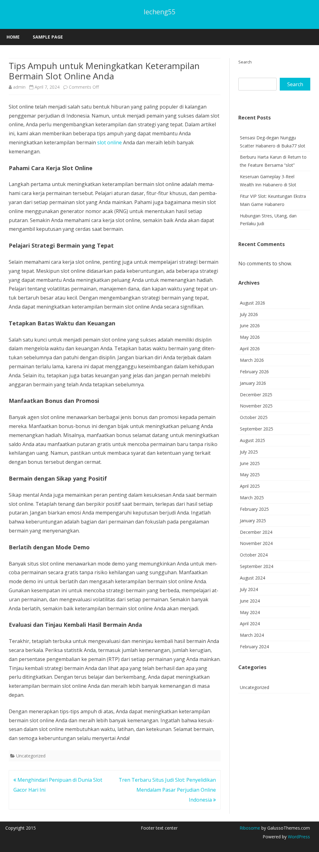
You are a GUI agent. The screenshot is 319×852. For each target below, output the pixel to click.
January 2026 (253, 383)
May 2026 (250, 337)
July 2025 (249, 452)
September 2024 (256, 566)
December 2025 (256, 395)
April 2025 (250, 486)
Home (13, 37)
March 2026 (252, 360)
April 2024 (250, 623)
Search (245, 62)
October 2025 (254, 417)
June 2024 (250, 601)
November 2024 (256, 543)
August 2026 (252, 303)
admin (19, 87)
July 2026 (249, 314)
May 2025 (250, 474)
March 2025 (252, 497)
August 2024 (252, 578)
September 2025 (256, 429)
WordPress (298, 837)
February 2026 (254, 372)
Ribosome (250, 828)
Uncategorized (30, 756)
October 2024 (254, 555)
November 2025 (256, 406)
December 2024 (256, 532)
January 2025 (253, 521)
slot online (109, 142)
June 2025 (250, 463)
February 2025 (254, 509)
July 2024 (249, 589)
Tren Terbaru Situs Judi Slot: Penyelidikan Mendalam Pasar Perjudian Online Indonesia (167, 789)
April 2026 (250, 349)
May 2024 (250, 612)
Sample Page (48, 37)
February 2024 (254, 646)
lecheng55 (159, 12)
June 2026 (250, 325)
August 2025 (252, 440)
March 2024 (252, 635)
